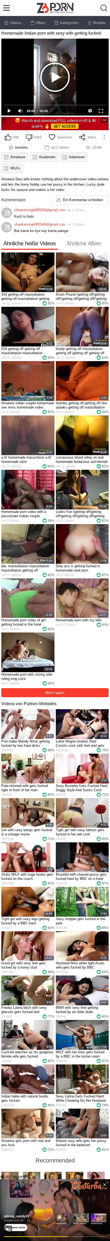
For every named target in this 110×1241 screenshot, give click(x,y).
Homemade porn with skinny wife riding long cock (26, 676)
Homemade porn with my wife (78, 620)
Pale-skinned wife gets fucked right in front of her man (24, 788)
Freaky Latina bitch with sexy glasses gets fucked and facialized (24, 1010)
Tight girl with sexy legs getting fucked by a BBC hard (25, 921)
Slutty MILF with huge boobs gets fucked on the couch (27, 876)
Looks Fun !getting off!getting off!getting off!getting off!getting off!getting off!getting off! (80, 514)
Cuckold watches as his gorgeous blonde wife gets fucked (27, 1054)
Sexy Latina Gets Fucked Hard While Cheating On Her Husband (81, 1098)
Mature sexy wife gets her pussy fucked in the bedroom (81, 1143)
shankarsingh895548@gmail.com (39, 210)
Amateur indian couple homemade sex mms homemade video (27, 405)
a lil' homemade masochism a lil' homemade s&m (26, 459)
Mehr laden (55, 693)
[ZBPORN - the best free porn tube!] (55, 8)
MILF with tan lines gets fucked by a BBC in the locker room (80, 1054)
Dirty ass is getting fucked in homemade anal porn (78, 568)
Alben (41, 23)
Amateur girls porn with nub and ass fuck (25, 1143)
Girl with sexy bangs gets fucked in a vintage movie (26, 832)
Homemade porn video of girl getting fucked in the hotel (23, 622)
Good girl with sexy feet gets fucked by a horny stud (23, 965)
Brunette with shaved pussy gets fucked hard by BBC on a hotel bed (81, 876)
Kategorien (69, 23)
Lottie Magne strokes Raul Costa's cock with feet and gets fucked (80, 743)
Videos (15, 23)
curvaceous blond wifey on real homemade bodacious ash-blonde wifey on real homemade (82, 459)
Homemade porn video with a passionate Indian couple (23, 514)
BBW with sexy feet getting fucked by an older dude (77, 1010)
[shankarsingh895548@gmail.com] (6, 212)
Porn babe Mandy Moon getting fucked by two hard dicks (25, 743)
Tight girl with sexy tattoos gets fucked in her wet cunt (80, 832)
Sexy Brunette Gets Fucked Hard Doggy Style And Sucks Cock (81, 788)
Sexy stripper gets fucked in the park (80, 921)
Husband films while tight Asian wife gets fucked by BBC (80, 965)
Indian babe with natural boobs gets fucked (24, 1098)
